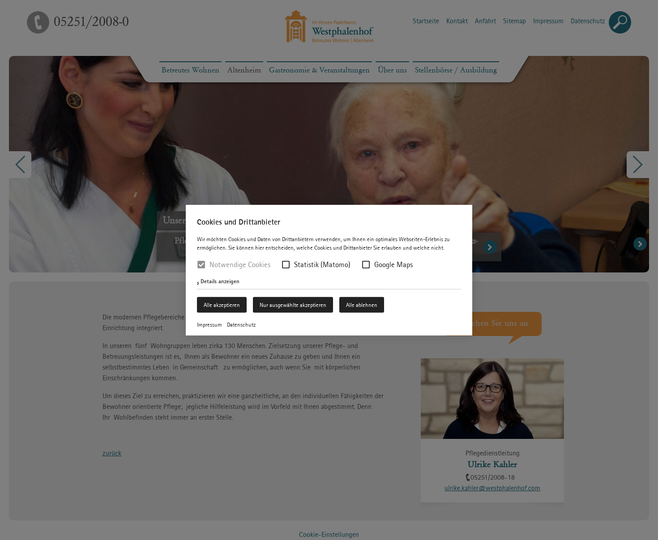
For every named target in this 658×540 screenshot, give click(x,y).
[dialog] (329, 270)
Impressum (209, 324)
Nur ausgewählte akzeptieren (293, 305)
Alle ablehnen (361, 305)
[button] (286, 264)
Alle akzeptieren (222, 305)
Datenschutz (241, 324)
